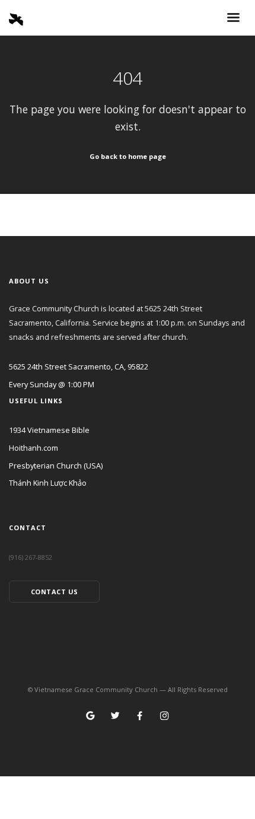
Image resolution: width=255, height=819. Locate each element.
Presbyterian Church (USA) (56, 465)
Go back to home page (128, 156)
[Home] (16, 16)
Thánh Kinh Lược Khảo (48, 482)
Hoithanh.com (33, 447)
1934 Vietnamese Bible (49, 430)
